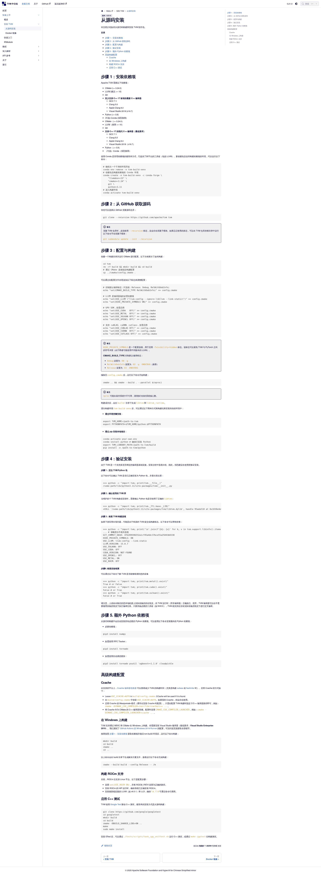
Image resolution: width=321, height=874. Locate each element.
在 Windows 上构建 (117, 60)
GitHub (45, 3)
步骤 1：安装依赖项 (114, 37)
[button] (21, 15)
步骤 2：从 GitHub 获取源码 (117, 41)
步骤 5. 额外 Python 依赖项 (237, 26)
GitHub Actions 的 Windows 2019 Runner (138, 728)
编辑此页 (108, 845)
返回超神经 (60, 3)
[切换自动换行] (213, 506)
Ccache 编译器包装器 (127, 688)
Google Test (115, 804)
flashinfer (190, 688)
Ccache (112, 57)
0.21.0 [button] (289, 3)
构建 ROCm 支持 (116, 64)
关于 (36, 3)
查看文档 (26, 3)
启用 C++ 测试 (115, 67)
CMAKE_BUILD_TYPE (114, 355)
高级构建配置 (111, 54)
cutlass (180, 688)
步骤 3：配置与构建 (114, 44)
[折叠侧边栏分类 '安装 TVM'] (38, 24)
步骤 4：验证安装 (113, 47)
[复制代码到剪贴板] (218, 166)
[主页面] (102, 11)
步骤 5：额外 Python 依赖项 (117, 51)
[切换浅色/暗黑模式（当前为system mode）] (296, 4)
